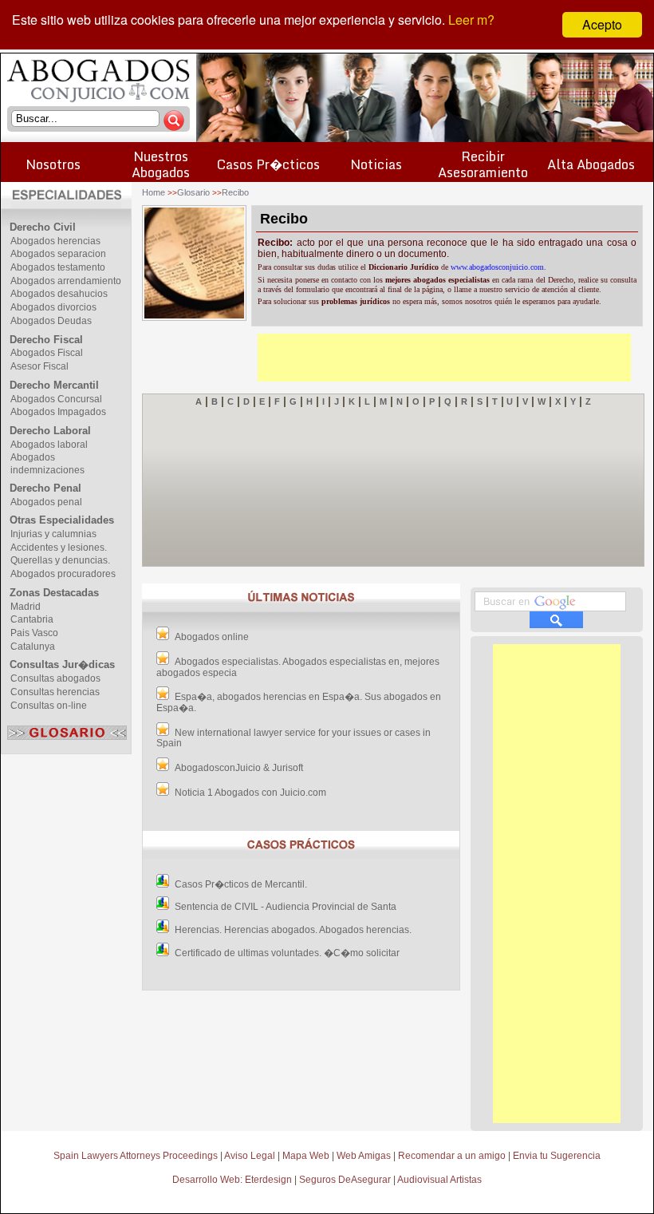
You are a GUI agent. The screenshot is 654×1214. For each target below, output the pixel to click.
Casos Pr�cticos (268, 164)
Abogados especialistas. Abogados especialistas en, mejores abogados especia (297, 667)
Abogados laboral (49, 444)
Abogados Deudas (51, 320)
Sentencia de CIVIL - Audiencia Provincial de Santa (285, 906)
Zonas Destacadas (54, 593)
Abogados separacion (58, 253)
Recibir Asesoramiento (483, 164)
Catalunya (32, 646)
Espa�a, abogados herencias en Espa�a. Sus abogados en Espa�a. (298, 702)
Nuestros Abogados (161, 164)
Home (153, 192)
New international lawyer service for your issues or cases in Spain (293, 738)
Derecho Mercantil (54, 385)
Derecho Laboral (50, 431)
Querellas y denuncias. (60, 560)
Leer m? (471, 19)
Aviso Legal (249, 1155)
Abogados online (212, 637)
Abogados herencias (55, 241)
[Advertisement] (444, 358)
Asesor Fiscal (39, 366)
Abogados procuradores (63, 573)
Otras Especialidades (62, 520)
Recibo (235, 192)
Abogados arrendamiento (65, 281)
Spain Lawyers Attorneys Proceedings (135, 1155)
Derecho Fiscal (46, 340)
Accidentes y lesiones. (58, 547)
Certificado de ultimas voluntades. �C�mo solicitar (287, 953)
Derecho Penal (45, 488)
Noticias (376, 164)
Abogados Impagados (58, 411)
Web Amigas (364, 1155)
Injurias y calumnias (53, 534)
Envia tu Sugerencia (557, 1155)
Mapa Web (305, 1155)
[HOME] (98, 100)
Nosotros (53, 164)
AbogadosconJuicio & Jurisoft (239, 767)
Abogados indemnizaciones (47, 464)
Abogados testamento (57, 267)
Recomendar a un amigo (452, 1155)
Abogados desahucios (59, 293)
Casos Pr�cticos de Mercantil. (241, 884)
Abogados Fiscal (46, 352)
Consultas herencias (55, 692)
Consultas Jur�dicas (62, 664)
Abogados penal (46, 502)
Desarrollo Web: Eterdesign (232, 1179)
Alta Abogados (591, 164)
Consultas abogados (55, 678)
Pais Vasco (34, 633)
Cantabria (31, 619)
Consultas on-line (48, 705)
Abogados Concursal (56, 399)
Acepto (602, 24)
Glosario (193, 192)
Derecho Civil (43, 227)
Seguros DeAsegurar (345, 1179)
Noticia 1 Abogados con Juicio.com (250, 792)
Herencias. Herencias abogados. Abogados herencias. (293, 929)
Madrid (25, 606)
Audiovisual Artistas (439, 1179)
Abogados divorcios (53, 307)
